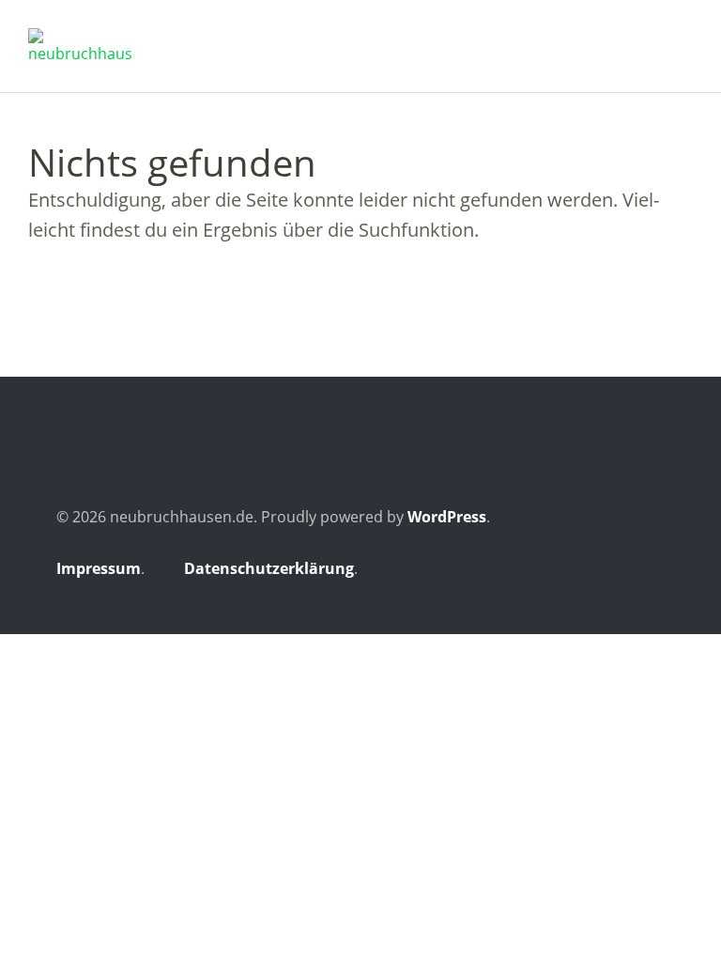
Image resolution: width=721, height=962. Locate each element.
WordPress (446, 516)
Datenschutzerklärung (269, 568)
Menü (679, 38)
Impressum (98, 568)
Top (645, 571)
